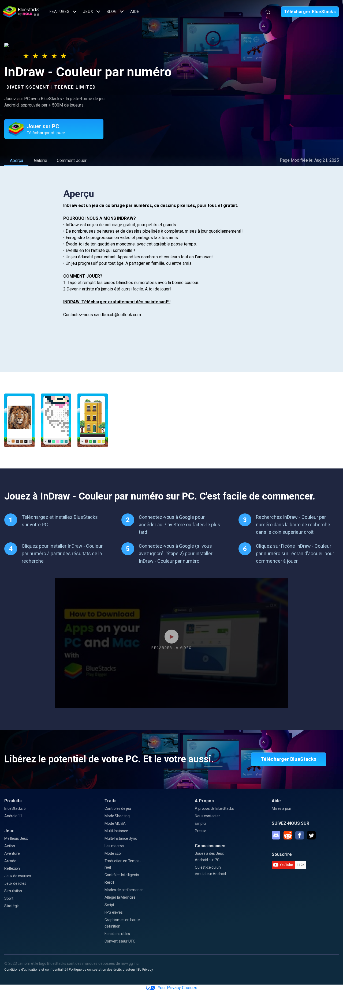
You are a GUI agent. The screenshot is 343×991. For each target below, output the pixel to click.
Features (60, 11)
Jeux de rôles (15, 883)
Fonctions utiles (117, 934)
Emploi (200, 823)
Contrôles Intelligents (122, 875)
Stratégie (12, 906)
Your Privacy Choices (177, 987)
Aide (134, 11)
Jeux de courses (17, 876)
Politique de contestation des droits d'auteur (102, 969)
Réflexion (12, 868)
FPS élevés (113, 912)
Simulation (13, 891)
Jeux (9, 830)
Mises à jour (281, 808)
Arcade (10, 861)
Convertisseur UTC (120, 941)
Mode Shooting (117, 816)
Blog (112, 11)
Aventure (12, 853)
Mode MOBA (115, 823)
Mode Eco (113, 853)
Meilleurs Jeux (16, 838)
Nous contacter (207, 816)
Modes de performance (124, 890)
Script (109, 905)
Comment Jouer (72, 160)
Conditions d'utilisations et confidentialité (35, 969)
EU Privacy (145, 969)
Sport (8, 898)
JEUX (88, 11)
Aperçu (16, 160)
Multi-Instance (116, 831)
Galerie (40, 160)
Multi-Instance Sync (121, 838)
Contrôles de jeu (118, 808)
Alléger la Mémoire (120, 897)
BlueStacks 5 (15, 808)
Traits (111, 800)
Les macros (114, 846)
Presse (200, 831)
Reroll (109, 882)
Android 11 (13, 816)
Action (9, 846)
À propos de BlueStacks (214, 808)
